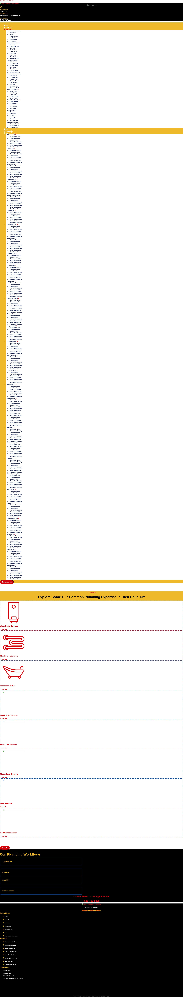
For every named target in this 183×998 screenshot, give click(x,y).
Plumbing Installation (9, 656)
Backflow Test (14, 127)
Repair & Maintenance (9, 715)
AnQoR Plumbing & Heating (7, 0)
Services (8, 29)
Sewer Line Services (8, 745)
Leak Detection (6, 803)
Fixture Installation (8, 686)
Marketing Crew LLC (104, 996)
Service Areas (10, 133)
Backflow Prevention (8, 833)
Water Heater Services (16, 501)
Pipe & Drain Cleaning (9, 774)
